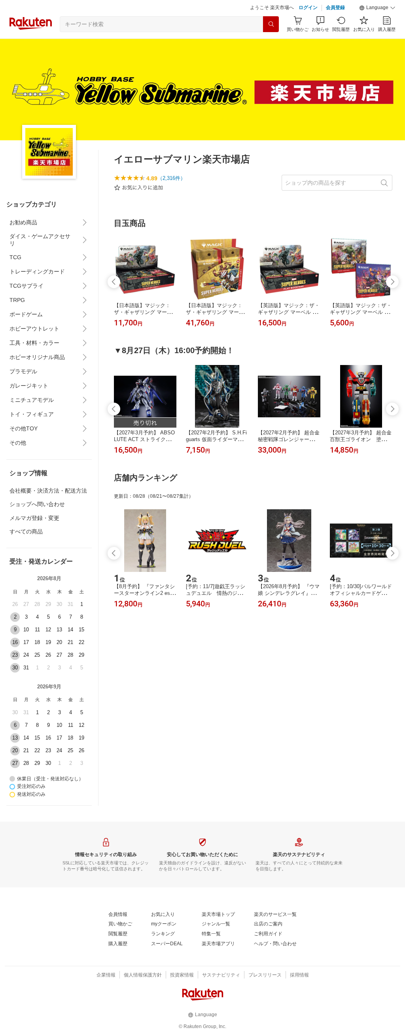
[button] (377, 8)
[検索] (271, 24)
